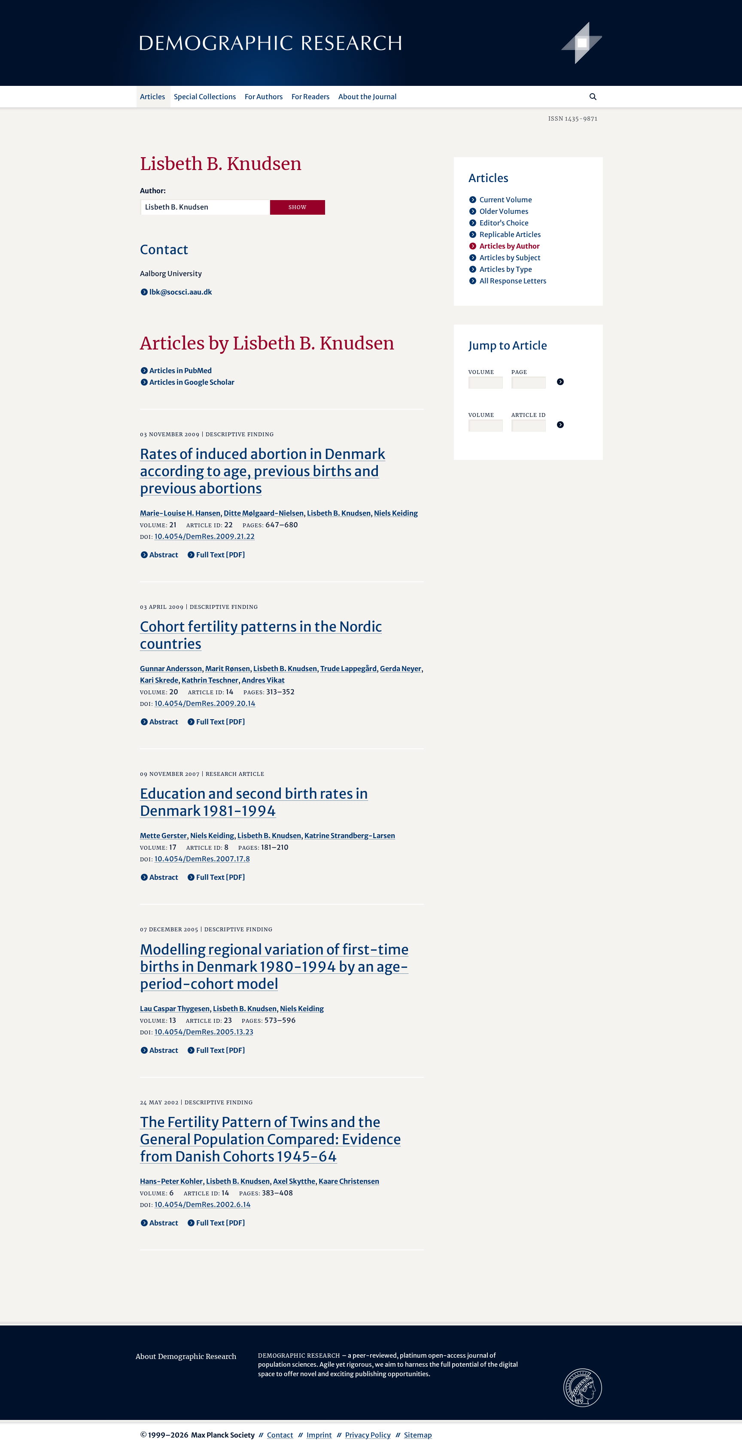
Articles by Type (506, 269)
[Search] (593, 96)
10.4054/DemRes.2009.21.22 (205, 536)
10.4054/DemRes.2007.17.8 (202, 858)
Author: (153, 190)
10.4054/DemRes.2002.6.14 (203, 1204)
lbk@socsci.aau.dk (180, 292)
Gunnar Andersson (171, 668)
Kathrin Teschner (210, 680)
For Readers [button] (311, 96)
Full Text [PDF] (220, 554)
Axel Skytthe (294, 1181)
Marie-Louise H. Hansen (180, 513)
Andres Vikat (263, 680)
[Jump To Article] (560, 381)
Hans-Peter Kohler (171, 1181)
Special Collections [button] (205, 96)
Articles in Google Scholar (191, 382)
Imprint (319, 1435)
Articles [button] (152, 96)
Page (519, 372)
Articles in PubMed (180, 370)
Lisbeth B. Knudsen (339, 513)
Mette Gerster (163, 835)
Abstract (163, 554)
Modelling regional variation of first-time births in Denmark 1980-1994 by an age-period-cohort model (274, 967)
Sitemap (418, 1435)
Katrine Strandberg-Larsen (349, 835)
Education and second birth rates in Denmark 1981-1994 (254, 802)
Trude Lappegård (348, 668)
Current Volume (506, 199)
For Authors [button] (264, 96)
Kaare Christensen (349, 1181)
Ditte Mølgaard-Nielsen (264, 513)
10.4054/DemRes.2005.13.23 (204, 1031)
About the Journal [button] (367, 96)
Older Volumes (504, 211)
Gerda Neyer (400, 668)
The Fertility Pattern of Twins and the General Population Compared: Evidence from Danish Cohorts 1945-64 (270, 1139)
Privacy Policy (368, 1435)
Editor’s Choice (504, 223)
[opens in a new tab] (582, 1387)
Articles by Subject (510, 257)
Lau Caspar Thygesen (175, 1008)
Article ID (528, 415)
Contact (280, 1435)
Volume (481, 372)
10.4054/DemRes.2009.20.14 (205, 703)
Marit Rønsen (227, 668)
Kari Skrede (159, 680)
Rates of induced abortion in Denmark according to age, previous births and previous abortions (262, 471)
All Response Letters (513, 281)
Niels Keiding (396, 513)
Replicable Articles (510, 234)
